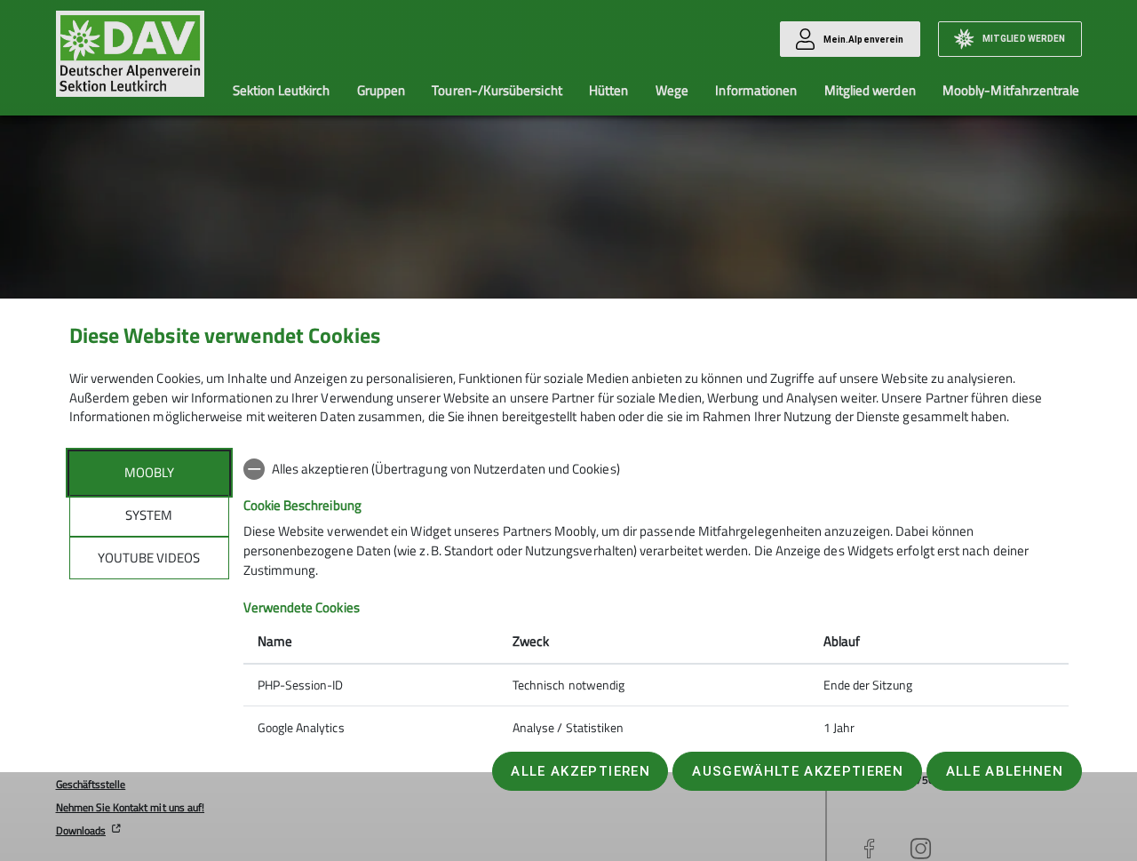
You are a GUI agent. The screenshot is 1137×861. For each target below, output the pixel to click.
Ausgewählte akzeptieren (797, 771)
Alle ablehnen (1004, 771)
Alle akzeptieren (580, 771)
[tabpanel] (656, 600)
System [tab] (148, 515)
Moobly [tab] (149, 472)
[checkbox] (656, 469)
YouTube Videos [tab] (149, 557)
